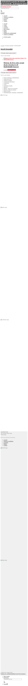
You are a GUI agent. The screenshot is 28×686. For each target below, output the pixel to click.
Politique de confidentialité (10, 33)
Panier (5, 30)
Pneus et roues (7, 91)
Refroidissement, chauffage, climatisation (13, 92)
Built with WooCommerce (19, 673)
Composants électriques (9, 81)
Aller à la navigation (5, 5)
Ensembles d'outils (8, 85)
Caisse (5, 25)
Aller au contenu (14, 5)
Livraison (6, 18)
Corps (5, 84)
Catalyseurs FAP (7, 79)
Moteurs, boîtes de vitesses (10, 89)
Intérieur (6, 87)
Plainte (5, 19)
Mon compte (7, 29)
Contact (5, 21)
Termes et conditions (8, 17)
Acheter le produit (11, 70)
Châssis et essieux (8, 80)
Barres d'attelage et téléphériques (11, 77)
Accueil (5, 15)
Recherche (6, 677)
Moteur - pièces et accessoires (11, 88)
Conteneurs (6, 83)
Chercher (3, 8)
